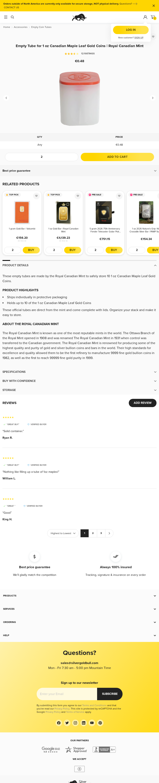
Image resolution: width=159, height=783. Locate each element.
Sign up (138, 37)
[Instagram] (75, 723)
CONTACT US (11, 7)
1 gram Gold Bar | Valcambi (22, 228)
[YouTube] (92, 723)
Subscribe (110, 694)
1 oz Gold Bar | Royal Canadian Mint (63, 230)
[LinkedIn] (83, 723)
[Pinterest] (100, 723)
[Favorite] (153, 36)
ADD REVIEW (143, 403)
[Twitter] (67, 723)
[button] (79, 171)
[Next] (153, 98)
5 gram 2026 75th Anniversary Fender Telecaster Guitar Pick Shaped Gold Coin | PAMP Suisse (105, 230)
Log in (131, 30)
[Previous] (6, 98)
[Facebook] (58, 723)
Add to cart (117, 157)
